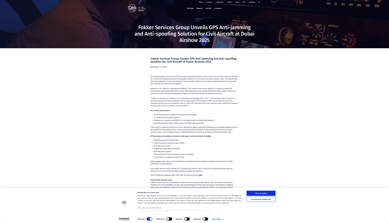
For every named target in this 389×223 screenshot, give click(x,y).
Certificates (219, 2)
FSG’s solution (156, 161)
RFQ (244, 2)
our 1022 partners (150, 195)
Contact (252, 2)
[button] (259, 2)
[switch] (169, 219)
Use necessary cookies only (261, 199)
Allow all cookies (261, 193)
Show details (216, 219)
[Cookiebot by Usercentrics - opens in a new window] (124, 219)
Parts (237, 2)
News (201, 2)
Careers (209, 2)
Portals (229, 2)
